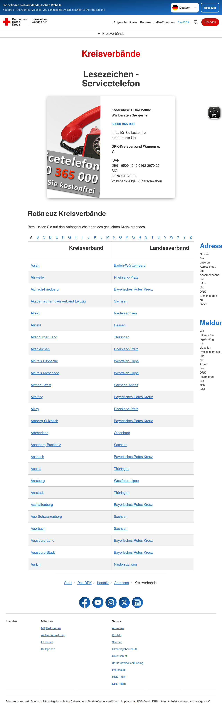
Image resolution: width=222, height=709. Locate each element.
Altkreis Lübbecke (44, 360)
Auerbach (38, 528)
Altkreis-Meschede (45, 372)
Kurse (133, 22)
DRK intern (119, 684)
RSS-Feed (118, 677)
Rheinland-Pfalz (126, 277)
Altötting (37, 396)
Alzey (35, 408)
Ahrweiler (38, 277)
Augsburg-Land (42, 540)
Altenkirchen (40, 348)
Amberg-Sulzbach (44, 420)
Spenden (210, 22)
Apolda (36, 468)
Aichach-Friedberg (45, 289)
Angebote (120, 22)
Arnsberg (38, 480)
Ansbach (37, 456)
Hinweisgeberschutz (124, 649)
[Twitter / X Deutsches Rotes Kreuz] (124, 602)
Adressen (118, 628)
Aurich (35, 564)
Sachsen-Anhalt (126, 384)
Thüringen (121, 336)
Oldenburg (122, 432)
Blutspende (48, 649)
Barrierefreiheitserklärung (127, 663)
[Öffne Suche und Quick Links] (196, 22)
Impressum (119, 670)
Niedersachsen (125, 312)
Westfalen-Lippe (126, 360)
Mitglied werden (51, 628)
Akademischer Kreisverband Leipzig (58, 301)
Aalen (35, 265)
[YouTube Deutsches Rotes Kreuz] (97, 602)
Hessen (120, 324)
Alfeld (35, 312)
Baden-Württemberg (130, 265)
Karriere (145, 22)
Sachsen (120, 301)
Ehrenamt (47, 642)
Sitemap (117, 642)
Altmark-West (41, 384)
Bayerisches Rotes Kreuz (133, 289)
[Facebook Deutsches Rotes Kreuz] (84, 602)
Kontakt (116, 635)
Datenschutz (119, 656)
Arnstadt (37, 492)
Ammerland (39, 432)
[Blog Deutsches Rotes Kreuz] (137, 602)
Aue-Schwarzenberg (46, 516)
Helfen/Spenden (164, 22)
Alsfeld (36, 324)
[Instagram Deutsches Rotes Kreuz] (111, 602)
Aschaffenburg (42, 504)
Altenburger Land (44, 336)
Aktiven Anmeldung (53, 635)
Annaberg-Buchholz (46, 444)
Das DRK (183, 22)
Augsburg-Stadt (43, 552)
